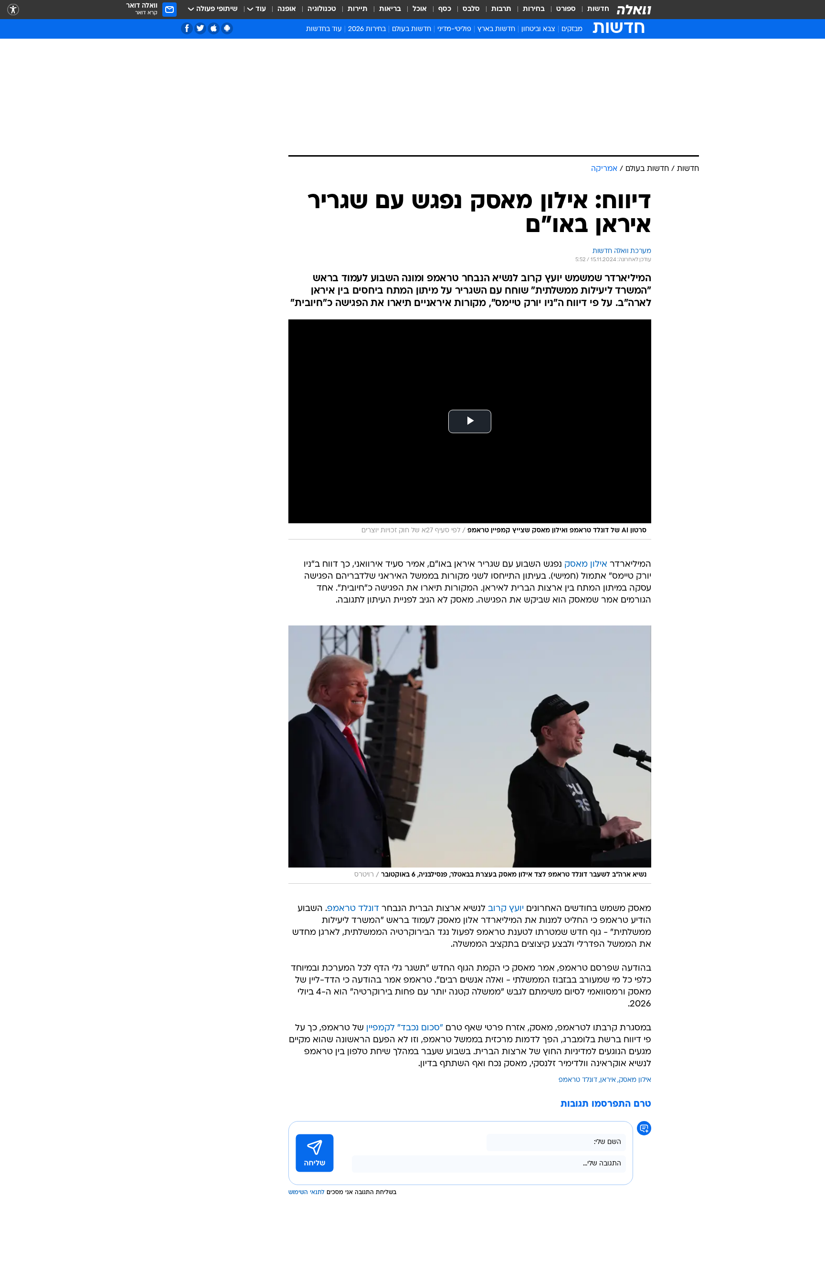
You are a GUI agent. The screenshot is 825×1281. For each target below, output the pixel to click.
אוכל (419, 9)
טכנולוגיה (321, 9)
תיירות (358, 9)
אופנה (286, 9)
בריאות (390, 9)
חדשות (598, 9)
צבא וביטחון (538, 29)
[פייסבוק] (187, 28)
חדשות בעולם (411, 29)
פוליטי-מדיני (454, 29)
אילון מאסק (585, 564)
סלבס (471, 9)
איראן (608, 1080)
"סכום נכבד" (420, 1028)
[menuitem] (592, 9)
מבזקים (571, 29)
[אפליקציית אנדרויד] (227, 28)
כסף (444, 9)
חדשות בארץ (496, 29)
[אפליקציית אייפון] (214, 28)
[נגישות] (13, 10)
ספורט (566, 9)
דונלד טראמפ (353, 908)
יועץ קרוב (506, 908)
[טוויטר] (200, 28)
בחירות (534, 9)
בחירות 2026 (367, 29)
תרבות (501, 9)
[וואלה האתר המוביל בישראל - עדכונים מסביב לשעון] (634, 9)
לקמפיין (380, 1028)
